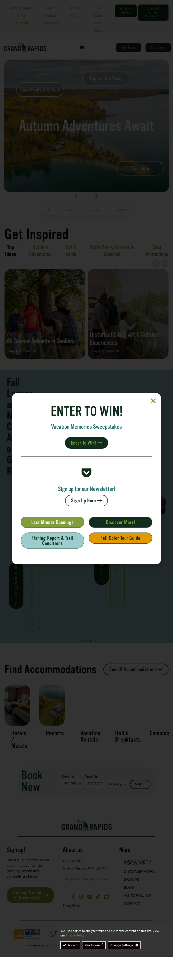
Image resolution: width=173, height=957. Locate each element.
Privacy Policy (75, 935)
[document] (86, 478)
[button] (153, 400)
